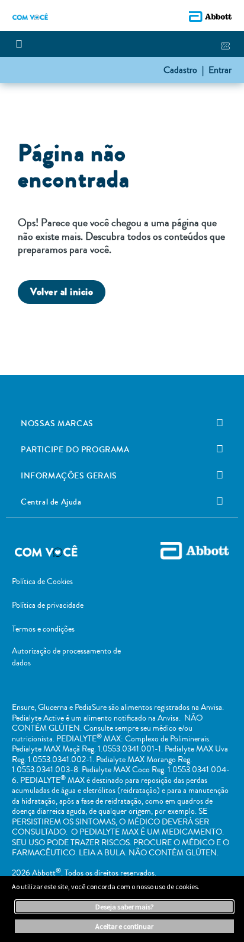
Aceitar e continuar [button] (124, 926)
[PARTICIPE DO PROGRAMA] (219, 449)
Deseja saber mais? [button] (124, 906)
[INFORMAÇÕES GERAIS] (219, 475)
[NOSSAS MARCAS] (219, 423)
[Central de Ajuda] (219, 501)
